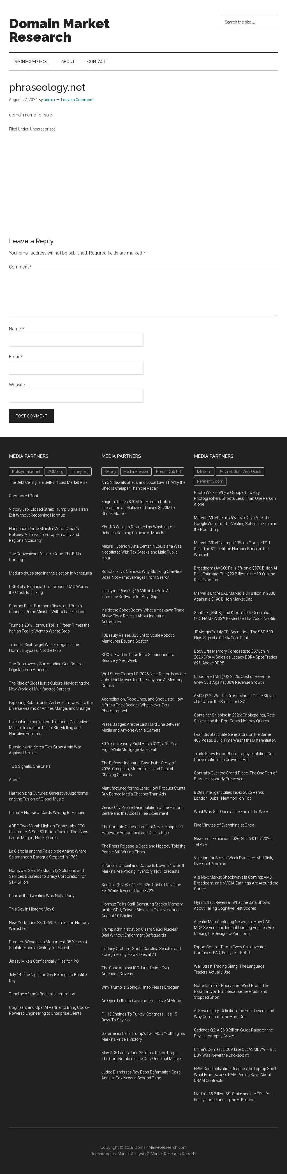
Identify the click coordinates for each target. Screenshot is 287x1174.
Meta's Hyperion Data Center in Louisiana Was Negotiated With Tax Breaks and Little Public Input (141, 552)
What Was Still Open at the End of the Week (231, 811)
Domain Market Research (59, 30)
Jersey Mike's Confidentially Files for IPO (44, 961)
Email (16, 357)
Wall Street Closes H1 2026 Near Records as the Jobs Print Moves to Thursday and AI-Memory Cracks (143, 680)
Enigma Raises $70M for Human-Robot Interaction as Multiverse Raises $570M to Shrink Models (138, 508)
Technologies (103, 1154)
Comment (20, 267)
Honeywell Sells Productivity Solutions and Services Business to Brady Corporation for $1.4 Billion (47, 876)
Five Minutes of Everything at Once (224, 825)
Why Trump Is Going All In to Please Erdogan (140, 987)
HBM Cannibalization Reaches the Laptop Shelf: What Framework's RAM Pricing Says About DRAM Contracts (235, 1074)
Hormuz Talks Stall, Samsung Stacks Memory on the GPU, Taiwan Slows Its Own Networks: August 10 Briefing (142, 910)
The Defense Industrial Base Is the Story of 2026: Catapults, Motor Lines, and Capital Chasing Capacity (138, 769)
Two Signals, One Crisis (30, 766)
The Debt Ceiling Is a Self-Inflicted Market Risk (48, 482)
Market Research (166, 1154)
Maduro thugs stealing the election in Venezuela (50, 573)
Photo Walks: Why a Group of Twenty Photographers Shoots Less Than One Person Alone (235, 498)
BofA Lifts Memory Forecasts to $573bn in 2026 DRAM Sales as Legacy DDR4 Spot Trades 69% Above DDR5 (235, 657)
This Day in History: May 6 (31, 909)
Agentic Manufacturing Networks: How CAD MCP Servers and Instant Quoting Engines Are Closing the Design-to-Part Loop (234, 927)
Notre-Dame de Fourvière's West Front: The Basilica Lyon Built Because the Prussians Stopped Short (231, 991)
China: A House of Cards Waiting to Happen (47, 812)
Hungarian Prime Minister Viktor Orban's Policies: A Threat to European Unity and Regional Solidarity (44, 534)
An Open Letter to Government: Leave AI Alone (141, 1000)
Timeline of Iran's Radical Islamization (42, 994)
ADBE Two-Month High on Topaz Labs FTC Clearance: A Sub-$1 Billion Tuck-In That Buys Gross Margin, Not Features (48, 832)
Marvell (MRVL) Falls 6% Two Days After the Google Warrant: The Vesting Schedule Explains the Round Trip (235, 523)
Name (16, 329)
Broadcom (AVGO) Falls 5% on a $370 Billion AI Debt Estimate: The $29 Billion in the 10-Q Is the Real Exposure (235, 574)
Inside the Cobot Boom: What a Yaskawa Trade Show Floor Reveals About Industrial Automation (142, 616)
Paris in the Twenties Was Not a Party (42, 895)
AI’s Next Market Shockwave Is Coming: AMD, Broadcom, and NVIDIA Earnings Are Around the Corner (236, 883)
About (14, 780)
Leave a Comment (77, 99)
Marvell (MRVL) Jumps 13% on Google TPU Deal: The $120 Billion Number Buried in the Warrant (232, 549)
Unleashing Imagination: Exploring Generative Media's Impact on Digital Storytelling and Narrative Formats (48, 728)
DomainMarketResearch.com (161, 1147)
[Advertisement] (143, 195)
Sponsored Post (23, 496)
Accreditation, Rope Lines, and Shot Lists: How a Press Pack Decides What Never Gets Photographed (142, 705)
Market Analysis (132, 1154)
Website (17, 385)
